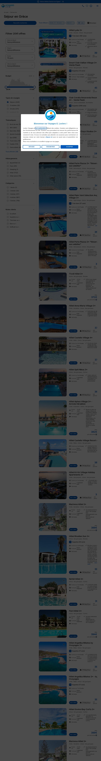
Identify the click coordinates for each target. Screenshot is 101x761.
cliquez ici (48, 137)
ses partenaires (41, 128)
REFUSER (31, 146)
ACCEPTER (69, 146)
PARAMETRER (50, 146)
